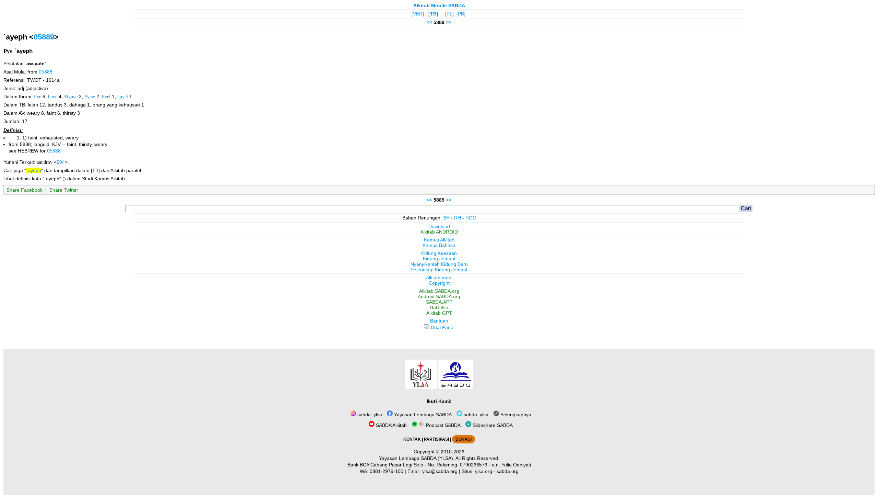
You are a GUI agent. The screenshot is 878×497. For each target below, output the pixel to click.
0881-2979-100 (386, 471)
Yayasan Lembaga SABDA (422, 414)
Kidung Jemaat (439, 258)
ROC (470, 218)
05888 (45, 72)
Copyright (439, 283)
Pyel (106, 96)
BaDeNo (439, 307)
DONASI (463, 439)
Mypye (71, 96)
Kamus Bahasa (439, 245)
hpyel (122, 96)
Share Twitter (63, 190)
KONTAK (412, 439)
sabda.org (508, 471)
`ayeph (33, 170)
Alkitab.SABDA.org (439, 291)
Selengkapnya (515, 414)
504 (61, 162)
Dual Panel (441, 327)
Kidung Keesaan (439, 253)
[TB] (433, 13)
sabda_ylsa (369, 414)
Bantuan (439, 321)
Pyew (89, 96)
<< (429, 22)
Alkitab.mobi (439, 277)
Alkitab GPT (439, 313)
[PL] (449, 13)
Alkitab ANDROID (439, 232)
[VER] (418, 13)
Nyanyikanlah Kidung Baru (439, 264)
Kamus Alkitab (439, 239)
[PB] (460, 13)
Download (439, 226)
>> (448, 22)
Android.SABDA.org (439, 296)
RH (457, 218)
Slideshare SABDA (492, 425)
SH (446, 218)
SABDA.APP (439, 302)
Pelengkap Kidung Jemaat (439, 269)
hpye (52, 96)
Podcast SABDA (443, 425)
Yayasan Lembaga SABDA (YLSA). (416, 458)
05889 (44, 37)
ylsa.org (483, 471)
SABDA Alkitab (391, 425)
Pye (37, 96)
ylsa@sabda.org (440, 471)
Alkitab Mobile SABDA (439, 5)
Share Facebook (25, 190)
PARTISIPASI (436, 439)
